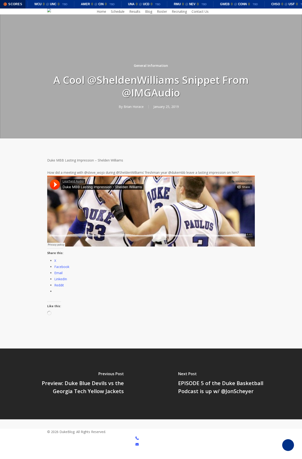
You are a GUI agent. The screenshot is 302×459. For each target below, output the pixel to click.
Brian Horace (134, 106)
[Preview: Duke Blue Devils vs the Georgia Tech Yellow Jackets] (75, 383)
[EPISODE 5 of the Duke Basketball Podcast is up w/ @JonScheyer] (226, 383)
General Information (151, 65)
